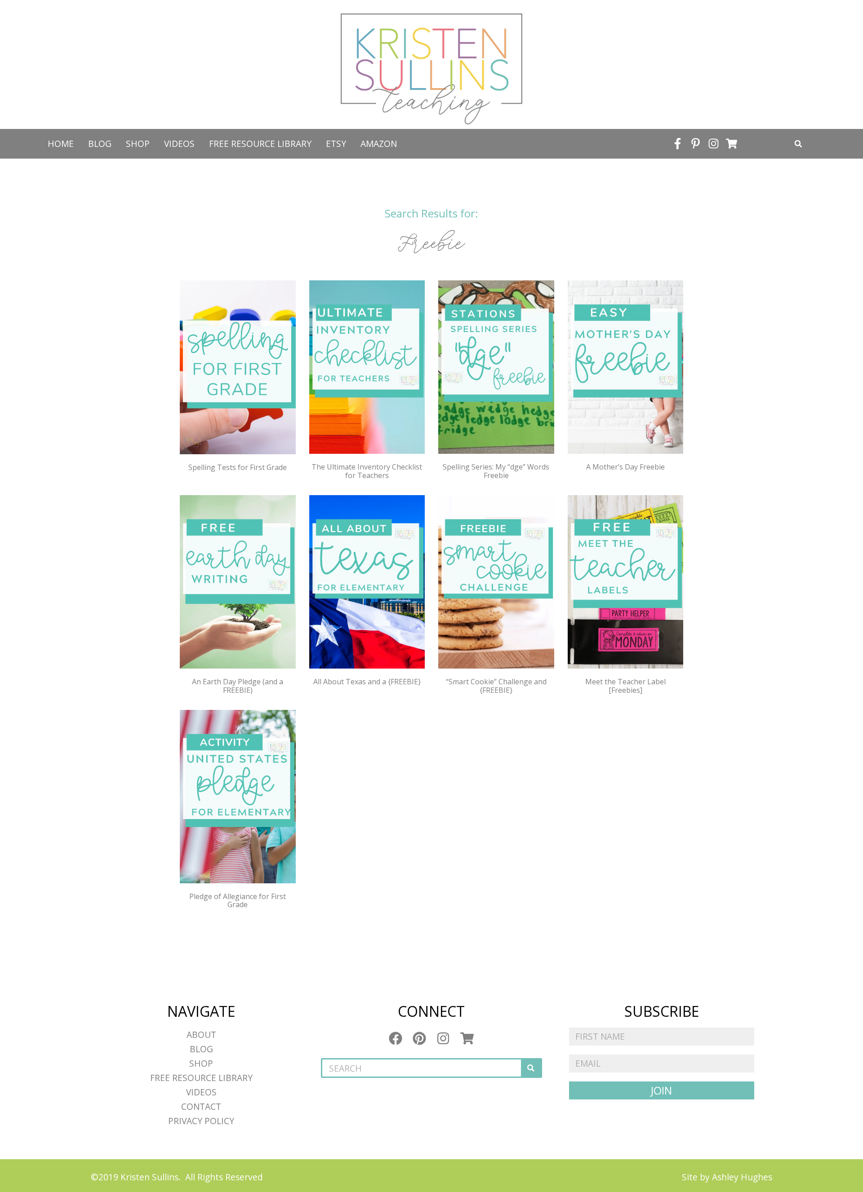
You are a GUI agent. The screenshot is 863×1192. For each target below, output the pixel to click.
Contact (201, 1106)
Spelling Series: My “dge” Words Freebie (496, 471)
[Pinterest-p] (696, 144)
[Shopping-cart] (732, 144)
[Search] (531, 1068)
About (201, 1034)
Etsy (336, 143)
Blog (99, 143)
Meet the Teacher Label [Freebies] (625, 686)
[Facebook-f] (678, 144)
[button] (798, 144)
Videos (179, 143)
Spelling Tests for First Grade (237, 467)
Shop (138, 143)
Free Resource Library (260, 143)
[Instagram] (714, 144)
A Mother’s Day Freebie (625, 467)
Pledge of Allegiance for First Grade (237, 900)
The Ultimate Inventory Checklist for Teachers (366, 471)
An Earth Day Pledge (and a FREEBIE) (237, 686)
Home (61, 143)
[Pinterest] (419, 1038)
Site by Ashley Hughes (727, 1177)
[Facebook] (395, 1038)
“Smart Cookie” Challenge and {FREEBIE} (496, 686)
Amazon (378, 143)
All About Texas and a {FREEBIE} (367, 682)
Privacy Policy (201, 1121)
